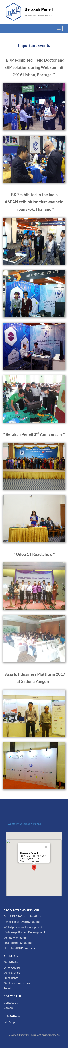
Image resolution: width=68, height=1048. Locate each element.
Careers (8, 1007)
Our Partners (12, 972)
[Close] (46, 847)
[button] (34, 868)
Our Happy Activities (17, 983)
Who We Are (12, 967)
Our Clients (11, 977)
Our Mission (11, 962)
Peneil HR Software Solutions (22, 921)
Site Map (9, 1022)
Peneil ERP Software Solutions (22, 916)
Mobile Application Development (24, 932)
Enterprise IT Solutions (18, 942)
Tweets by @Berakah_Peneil (23, 823)
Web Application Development (23, 927)
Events (8, 988)
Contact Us (11, 1002)
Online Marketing (15, 937)
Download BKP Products (19, 948)
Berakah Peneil (38, 9)
